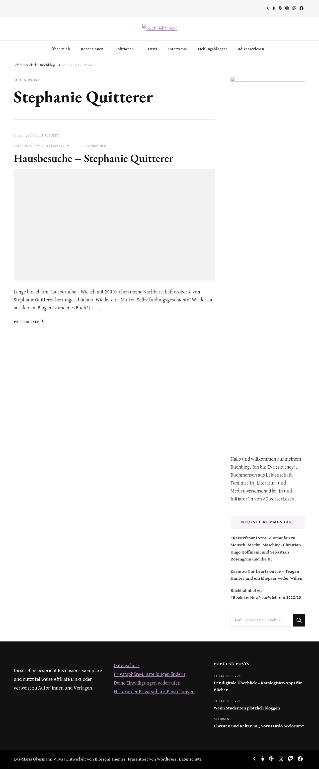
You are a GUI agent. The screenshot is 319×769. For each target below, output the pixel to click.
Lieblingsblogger (212, 49)
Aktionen (126, 49)
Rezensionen (92, 49)
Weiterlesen (27, 322)
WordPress (166, 759)
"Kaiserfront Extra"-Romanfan (260, 538)
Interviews (177, 49)
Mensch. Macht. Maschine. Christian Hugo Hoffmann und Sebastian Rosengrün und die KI (266, 552)
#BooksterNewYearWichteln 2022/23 (266, 598)
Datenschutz (127, 665)
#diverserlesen (251, 49)
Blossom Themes (110, 759)
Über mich (61, 49)
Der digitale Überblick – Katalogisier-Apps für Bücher (258, 686)
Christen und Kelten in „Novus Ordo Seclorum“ (259, 726)
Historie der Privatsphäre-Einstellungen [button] (154, 692)
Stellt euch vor (227, 676)
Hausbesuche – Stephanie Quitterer (93, 158)
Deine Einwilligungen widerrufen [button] (147, 683)
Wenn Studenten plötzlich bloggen (247, 708)
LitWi (152, 49)
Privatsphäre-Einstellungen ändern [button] (149, 674)
